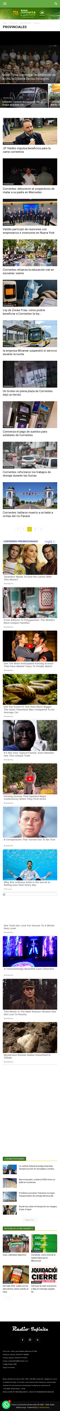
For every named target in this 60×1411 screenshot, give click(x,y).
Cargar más (29, 1220)
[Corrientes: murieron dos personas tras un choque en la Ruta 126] (24, 102)
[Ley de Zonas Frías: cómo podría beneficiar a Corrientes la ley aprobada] (30, 293)
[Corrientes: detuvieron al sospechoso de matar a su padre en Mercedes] (30, 171)
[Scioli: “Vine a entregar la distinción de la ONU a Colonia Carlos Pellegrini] (30, 57)
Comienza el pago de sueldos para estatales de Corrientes (25, 433)
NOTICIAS (13, 23)
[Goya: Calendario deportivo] (16, 1243)
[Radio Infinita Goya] (30, 13)
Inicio (5, 23)
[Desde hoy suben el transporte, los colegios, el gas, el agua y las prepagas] (10, 1210)
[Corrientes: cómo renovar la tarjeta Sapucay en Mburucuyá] (44, 1243)
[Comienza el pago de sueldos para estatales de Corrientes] (30, 414)
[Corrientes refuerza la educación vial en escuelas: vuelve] (30, 252)
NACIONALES (8, 1282)
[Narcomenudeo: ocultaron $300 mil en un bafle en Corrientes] (10, 1183)
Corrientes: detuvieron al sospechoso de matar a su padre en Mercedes (29, 190)
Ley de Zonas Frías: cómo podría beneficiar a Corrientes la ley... (24, 311)
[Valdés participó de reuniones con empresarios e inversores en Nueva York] (30, 212)
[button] (4, 4)
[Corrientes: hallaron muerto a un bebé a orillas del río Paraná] (30, 495)
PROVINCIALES (25, 23)
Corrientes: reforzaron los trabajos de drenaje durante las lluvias (27, 473)
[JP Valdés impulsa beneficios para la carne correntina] (30, 131)
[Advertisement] (30, 1115)
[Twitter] (37, 1340)
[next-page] (41, 529)
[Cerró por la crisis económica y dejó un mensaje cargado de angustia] (44, 1274)
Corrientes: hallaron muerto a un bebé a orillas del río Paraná (28, 514)
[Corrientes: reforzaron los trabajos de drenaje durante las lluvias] (30, 455)
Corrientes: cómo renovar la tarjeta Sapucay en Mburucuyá (43, 1258)
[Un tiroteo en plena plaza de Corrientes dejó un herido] (30, 374)
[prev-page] (18, 529)
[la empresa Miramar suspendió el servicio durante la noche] (30, 333)
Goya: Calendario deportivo (14, 1255)
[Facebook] (22, 1340)
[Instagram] (30, 1340)
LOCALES (6, 1251)
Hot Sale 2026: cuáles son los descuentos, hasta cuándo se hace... (15, 1289)
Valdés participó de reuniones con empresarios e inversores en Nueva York (28, 231)
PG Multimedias (43, 1407)
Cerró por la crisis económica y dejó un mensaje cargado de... (43, 1289)
